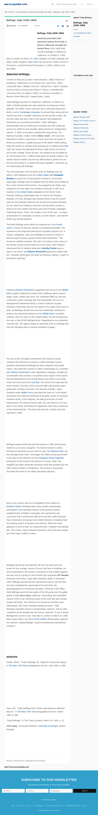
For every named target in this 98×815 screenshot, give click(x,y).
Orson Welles (40, 619)
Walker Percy (27, 392)
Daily (85, 805)
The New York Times (18, 665)
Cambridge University (30, 112)
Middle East (48, 313)
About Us (21, 805)
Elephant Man (57, 451)
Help (29, 805)
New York (32, 62)
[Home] (15, 4)
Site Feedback (38, 805)
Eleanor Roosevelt (37, 251)
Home (13, 805)
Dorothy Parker (49, 248)
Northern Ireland (13, 506)
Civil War (35, 382)
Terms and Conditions (73, 805)
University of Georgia (48, 726)
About (82, 33)
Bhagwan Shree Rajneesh (51, 458)
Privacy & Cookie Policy (54, 805)
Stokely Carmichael (20, 372)
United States (42, 175)
